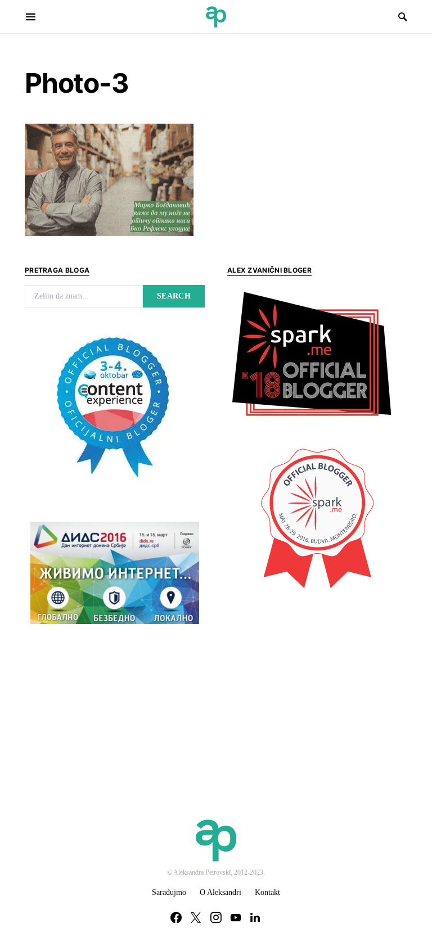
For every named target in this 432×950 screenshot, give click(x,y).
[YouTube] (235, 917)
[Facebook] (176, 917)
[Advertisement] (311, 680)
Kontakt (267, 892)
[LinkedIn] (255, 917)
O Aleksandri (220, 892)
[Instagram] (216, 917)
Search (174, 296)
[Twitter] (195, 917)
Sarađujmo (169, 892)
